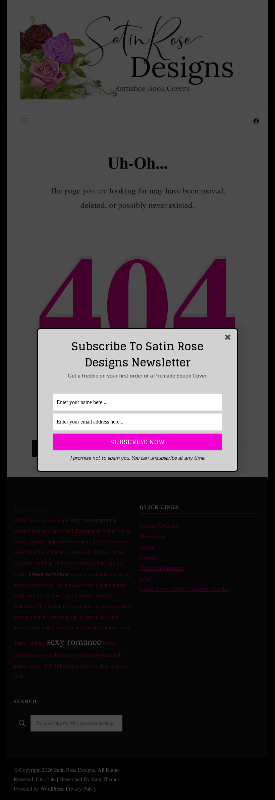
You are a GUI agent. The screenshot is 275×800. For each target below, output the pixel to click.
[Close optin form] (229, 339)
